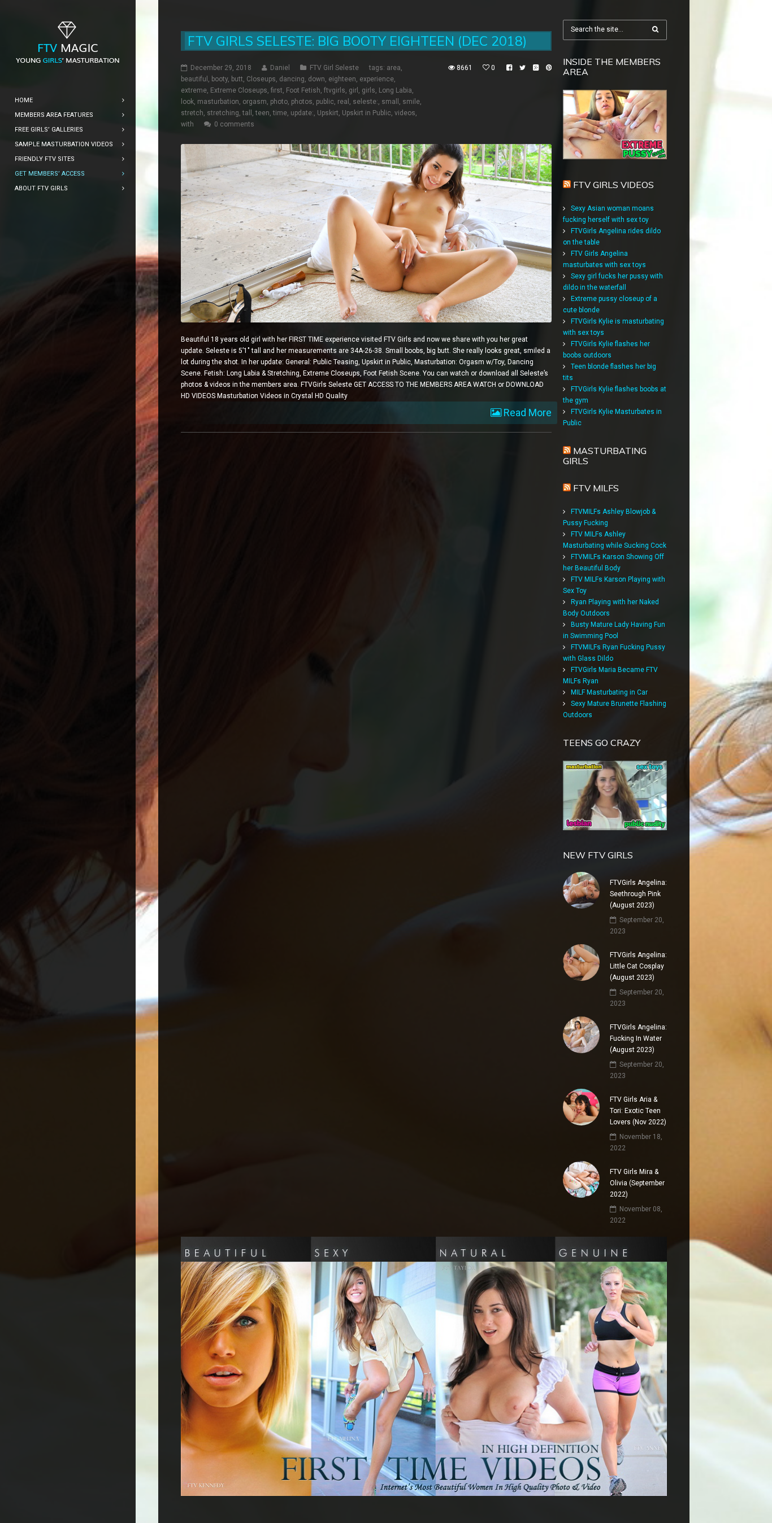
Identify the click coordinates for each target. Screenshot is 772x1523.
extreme (194, 90)
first (277, 90)
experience (376, 79)
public (325, 102)
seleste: (365, 102)
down (316, 79)
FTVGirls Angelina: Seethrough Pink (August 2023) (638, 894)
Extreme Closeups (238, 90)
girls (368, 90)
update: (302, 113)
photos (302, 102)
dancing (292, 79)
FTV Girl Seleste (334, 68)
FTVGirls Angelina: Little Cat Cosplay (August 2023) (638, 966)
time (280, 113)
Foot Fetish (303, 90)
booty (219, 79)
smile (411, 102)
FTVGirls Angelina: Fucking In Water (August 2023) (638, 1038)
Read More (526, 412)
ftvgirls (334, 90)
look (187, 102)
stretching (223, 113)
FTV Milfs (596, 488)
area (394, 68)
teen (262, 113)
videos (404, 113)
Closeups (261, 79)
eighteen (342, 79)
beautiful (194, 79)
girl (353, 90)
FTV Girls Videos (613, 184)
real (343, 102)
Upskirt (328, 113)
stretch (192, 113)
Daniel (280, 68)
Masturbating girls (605, 455)
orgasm (254, 102)
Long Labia (395, 90)
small (390, 102)
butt (237, 79)
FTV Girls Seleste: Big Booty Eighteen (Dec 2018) (357, 41)
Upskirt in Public (366, 113)
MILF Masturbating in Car (609, 692)
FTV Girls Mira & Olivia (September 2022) (637, 1183)
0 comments (234, 124)
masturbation (218, 102)
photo (279, 102)
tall (247, 113)
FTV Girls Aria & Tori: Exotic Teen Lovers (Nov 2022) (638, 1111)
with (187, 124)
